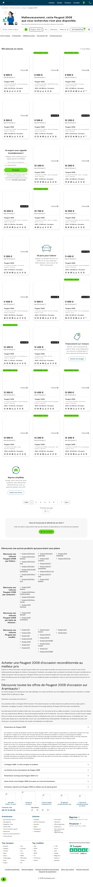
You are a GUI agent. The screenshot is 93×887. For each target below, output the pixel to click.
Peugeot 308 (26, 636)
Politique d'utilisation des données (47, 869)
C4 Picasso (37, 858)
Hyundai (23, 848)
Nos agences (7, 822)
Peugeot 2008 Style (64, 558)
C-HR (56, 846)
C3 (34, 855)
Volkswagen (7, 858)
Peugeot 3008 (26, 633)
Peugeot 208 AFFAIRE (46, 641)
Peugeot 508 (26, 648)
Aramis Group (7, 836)
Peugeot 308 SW (27, 639)
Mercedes (23, 858)
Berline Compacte (39, 822)
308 (35, 851)
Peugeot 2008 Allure (28, 566)
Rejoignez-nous (8, 824)
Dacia (5, 855)
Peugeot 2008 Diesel (28, 597)
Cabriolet (57, 822)
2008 (35, 848)
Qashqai (56, 860)
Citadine (36, 819)
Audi (4, 860)
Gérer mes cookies (67, 869)
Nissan (5, 863)
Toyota (22, 860)
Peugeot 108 (43, 648)
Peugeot (5, 848)
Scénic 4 (56, 858)
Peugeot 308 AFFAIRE (46, 651)
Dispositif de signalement (47, 872)
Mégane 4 (57, 855)
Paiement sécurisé (82, 869)
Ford (21, 853)
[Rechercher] (26, 29)
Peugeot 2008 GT (45, 563)
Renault (5, 846)
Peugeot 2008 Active (28, 554)
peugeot (24, 8)
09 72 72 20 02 (8, 810)
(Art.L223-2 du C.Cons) (19, 179)
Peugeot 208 (26, 630)
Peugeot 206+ (62, 630)
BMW (22, 855)
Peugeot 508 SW (45, 635)
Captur (36, 860)
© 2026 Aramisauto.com (46, 878)
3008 (35, 853)
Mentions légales (27, 869)
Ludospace (37, 831)
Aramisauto (4, 8)
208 (35, 846)
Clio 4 (56, 848)
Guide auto (57, 826)
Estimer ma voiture (16, 492)
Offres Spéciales (59, 824)
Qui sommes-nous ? (9, 819)
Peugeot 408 (26, 645)
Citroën (5, 851)
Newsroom (6, 831)
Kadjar (56, 853)
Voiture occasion (15, 8)
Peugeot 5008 (26, 642)
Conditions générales (12, 869)
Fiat (21, 846)
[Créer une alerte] (3, 879)
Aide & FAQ (6, 826)
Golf (55, 851)
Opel (4, 853)
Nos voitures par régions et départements (59, 830)
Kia (21, 851)
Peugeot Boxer (62, 633)
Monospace (37, 829)
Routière (36, 824)
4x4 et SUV (57, 819)
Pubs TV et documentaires (11, 834)
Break (35, 826)
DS (21, 863)
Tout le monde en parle (10, 829)
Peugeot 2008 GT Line (47, 571)
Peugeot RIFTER (44, 638)
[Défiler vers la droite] (67, 29)
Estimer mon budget (77, 359)
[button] (41, 29)
